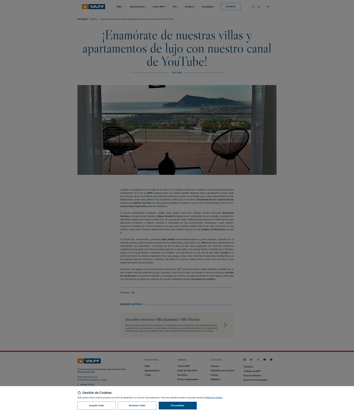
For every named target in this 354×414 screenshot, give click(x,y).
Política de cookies (213, 397)
